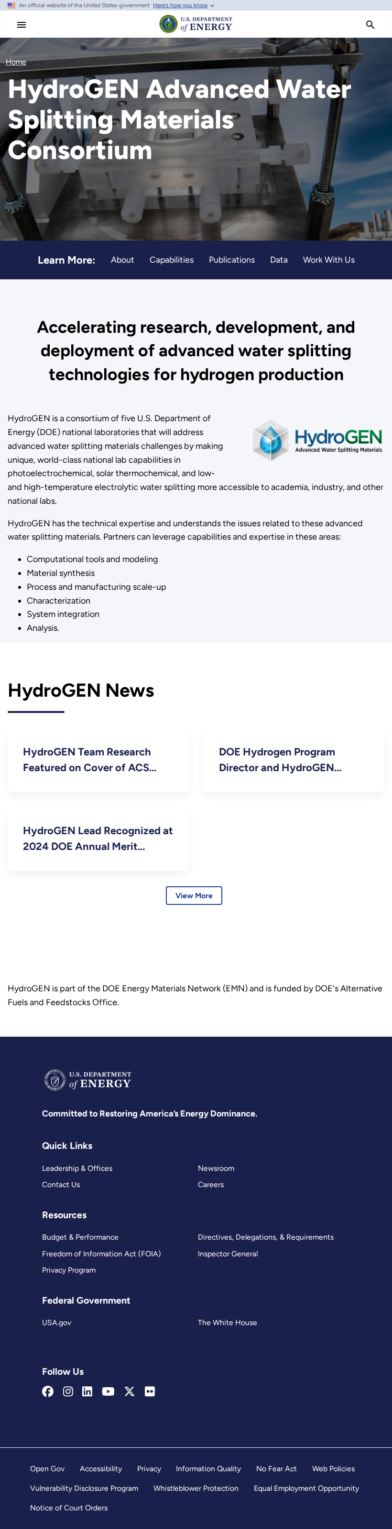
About (122, 260)
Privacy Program (69, 1269)
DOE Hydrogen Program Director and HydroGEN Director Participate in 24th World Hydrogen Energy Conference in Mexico (285, 760)
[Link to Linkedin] (87, 1392)
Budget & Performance (80, 1237)
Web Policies (333, 1468)
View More (194, 895)
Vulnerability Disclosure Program (84, 1488)
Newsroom (216, 1168)
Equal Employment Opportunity (306, 1488)
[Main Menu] (21, 24)
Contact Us (61, 1184)
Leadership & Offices (77, 1168)
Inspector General (228, 1253)
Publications (232, 260)
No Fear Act (276, 1468)
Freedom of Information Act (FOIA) (101, 1253)
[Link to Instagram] (68, 1392)
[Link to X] (129, 1392)
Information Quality (208, 1468)
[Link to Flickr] (150, 1392)
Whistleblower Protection (196, 1488)
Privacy (149, 1468)
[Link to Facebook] (48, 1392)
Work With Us (329, 260)
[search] (370, 24)
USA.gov (56, 1322)
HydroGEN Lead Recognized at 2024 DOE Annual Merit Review (98, 839)
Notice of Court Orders (69, 1507)
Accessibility (101, 1468)
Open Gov (47, 1468)
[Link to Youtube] (108, 1392)
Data (279, 260)
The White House (227, 1322)
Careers (211, 1184)
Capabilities (172, 260)
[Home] (196, 32)
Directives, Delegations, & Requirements (266, 1237)
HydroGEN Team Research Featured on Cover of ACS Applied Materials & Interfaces (95, 760)
